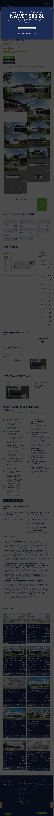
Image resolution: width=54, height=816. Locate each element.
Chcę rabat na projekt (27, 28)
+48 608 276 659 (31, 33)
